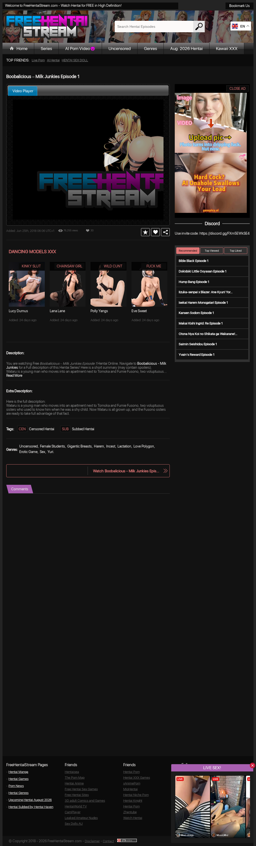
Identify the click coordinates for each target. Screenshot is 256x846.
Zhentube (130, 812)
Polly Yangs (99, 311)
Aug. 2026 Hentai (186, 48)
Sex (42, 452)
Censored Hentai (41, 429)
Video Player (22, 91)
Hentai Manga (18, 772)
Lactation (124, 446)
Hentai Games (18, 779)
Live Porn (38, 60)
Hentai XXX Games (136, 777)
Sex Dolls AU (74, 823)
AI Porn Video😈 (80, 48)
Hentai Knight (132, 800)
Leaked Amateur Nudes (81, 818)
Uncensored (119, 48)
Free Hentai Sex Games (81, 789)
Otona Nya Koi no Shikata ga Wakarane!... (208, 334)
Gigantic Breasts (79, 446)
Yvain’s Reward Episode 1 (196, 354)
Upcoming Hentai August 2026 (30, 800)
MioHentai (130, 789)
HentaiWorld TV (76, 806)
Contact (108, 841)
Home (22, 48)
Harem (99, 446)
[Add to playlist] (145, 232)
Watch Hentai (132, 818)
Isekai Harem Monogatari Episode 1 (203, 302)
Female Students (52, 446)
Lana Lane (57, 311)
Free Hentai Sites (77, 795)
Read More (14, 375)
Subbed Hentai (83, 429)
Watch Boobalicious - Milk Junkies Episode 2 (126, 471)
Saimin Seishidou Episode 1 (198, 344)
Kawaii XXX (227, 48)
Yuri (50, 452)
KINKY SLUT (31, 266)
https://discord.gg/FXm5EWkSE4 (225, 233)
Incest (110, 446)
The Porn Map (74, 777)
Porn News (16, 786)
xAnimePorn (131, 783)
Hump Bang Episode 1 (194, 282)
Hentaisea (72, 772)
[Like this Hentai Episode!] (155, 232)
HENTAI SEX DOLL (75, 60)
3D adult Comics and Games (85, 800)
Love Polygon (144, 446)
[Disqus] (88, 556)
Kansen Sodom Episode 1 (196, 313)
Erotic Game (28, 452)
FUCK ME (153, 266)
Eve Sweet (139, 311)
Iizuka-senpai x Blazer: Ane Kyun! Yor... (205, 292)
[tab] (22, 91)
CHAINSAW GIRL (69, 266)
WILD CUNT (113, 266)
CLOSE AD (238, 89)
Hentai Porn (131, 772)
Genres (150, 48)
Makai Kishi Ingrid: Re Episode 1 (201, 323)
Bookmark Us (239, 6)
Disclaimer (92, 841)
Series (46, 48)
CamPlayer (72, 812)
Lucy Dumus (18, 311)
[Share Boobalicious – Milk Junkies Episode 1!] (165, 232)
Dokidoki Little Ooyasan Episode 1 (202, 271)
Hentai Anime (74, 783)
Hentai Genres (18, 793)
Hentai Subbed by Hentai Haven (30, 807)
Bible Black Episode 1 (193, 261)
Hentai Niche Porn (136, 795)
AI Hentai (53, 60)
